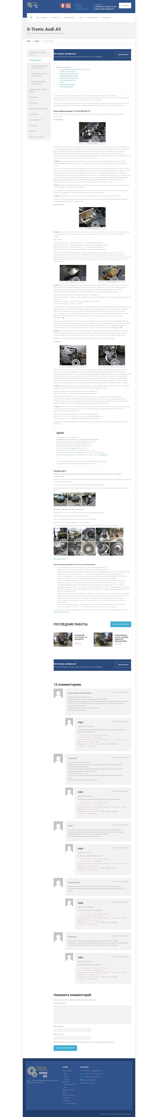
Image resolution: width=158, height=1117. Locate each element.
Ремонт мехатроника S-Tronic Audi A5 (39, 67)
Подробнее (103, 455)
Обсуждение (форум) (66, 87)
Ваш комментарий (59, 1003)
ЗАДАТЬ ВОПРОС (123, 54)
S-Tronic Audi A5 (35, 60)
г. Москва (77, 7)
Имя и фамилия (59, 1026)
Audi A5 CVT (33, 131)
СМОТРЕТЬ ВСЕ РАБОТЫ (121, 624)
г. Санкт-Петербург (81, 9)
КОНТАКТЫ (105, 17)
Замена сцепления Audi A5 (68, 71)
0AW (65, 1087)
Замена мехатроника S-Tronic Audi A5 (40, 75)
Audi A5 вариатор (35, 120)
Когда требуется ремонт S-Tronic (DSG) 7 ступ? (75, 69)
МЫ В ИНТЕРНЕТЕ (92, 17)
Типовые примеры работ (68, 85)
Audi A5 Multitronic (36, 137)
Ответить (125, 692)
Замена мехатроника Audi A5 (69, 76)
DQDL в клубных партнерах (110, 744)
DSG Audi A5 (33, 97)
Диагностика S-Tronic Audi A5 (37, 53)
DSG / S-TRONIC (41, 17)
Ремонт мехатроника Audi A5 (69, 74)
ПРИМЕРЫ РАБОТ (69, 17)
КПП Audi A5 (33, 125)
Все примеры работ (60, 559)
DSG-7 (66, 1076)
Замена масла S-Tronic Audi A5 (69, 78)
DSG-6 (66, 1073)
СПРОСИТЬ (125, 5)
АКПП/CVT (55, 17)
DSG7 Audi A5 (33, 103)
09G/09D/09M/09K (69, 1084)
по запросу (82, 442)
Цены (61, 82)
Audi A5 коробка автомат (38, 109)
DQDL (80, 722)
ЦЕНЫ (81, 17)
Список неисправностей (67, 80)
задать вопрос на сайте (61, 612)
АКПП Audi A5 (33, 114)
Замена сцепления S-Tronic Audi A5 (38, 83)
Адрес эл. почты (59, 1034)
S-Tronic (66, 1079)
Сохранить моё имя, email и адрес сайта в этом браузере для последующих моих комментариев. (84, 1042)
